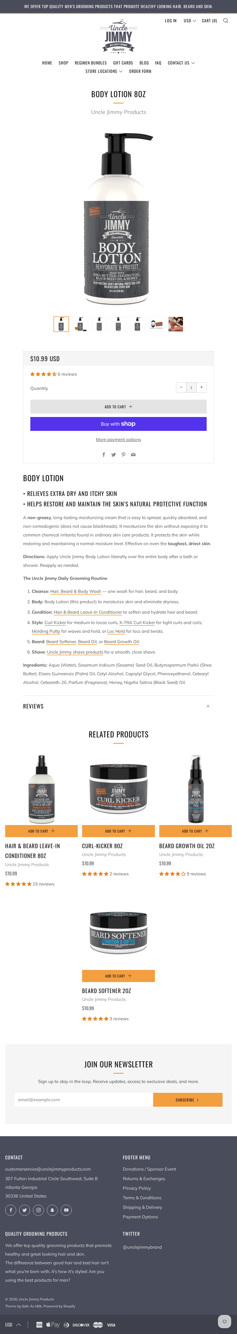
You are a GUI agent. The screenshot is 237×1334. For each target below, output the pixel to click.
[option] (118, 218)
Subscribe (185, 1100)
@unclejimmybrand (142, 1247)
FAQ (158, 63)
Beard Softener (61, 641)
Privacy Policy (137, 1188)
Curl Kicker (55, 622)
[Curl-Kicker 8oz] (118, 788)
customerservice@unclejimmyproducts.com (48, 1169)
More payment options (118, 439)
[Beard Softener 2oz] (118, 933)
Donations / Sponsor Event (149, 1169)
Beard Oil (87, 641)
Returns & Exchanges (144, 1178)
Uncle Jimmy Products (118, 111)
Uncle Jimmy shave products (75, 652)
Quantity (39, 388)
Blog (144, 63)
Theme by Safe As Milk (23, 1306)
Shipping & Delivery (142, 1207)
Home (47, 63)
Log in (171, 20)
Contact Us (179, 63)
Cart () (209, 20)
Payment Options (140, 1216)
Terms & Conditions (142, 1197)
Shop (63, 63)
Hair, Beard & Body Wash (75, 591)
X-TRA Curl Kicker (137, 622)
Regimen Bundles (91, 63)
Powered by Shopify (59, 1306)
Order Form (140, 71)
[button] (61, 324)
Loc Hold (116, 631)
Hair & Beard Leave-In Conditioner (88, 612)
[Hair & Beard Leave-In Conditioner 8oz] (41, 788)
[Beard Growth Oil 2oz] (195, 788)
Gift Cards (123, 63)
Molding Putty (46, 631)
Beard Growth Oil (121, 641)
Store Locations (101, 71)
